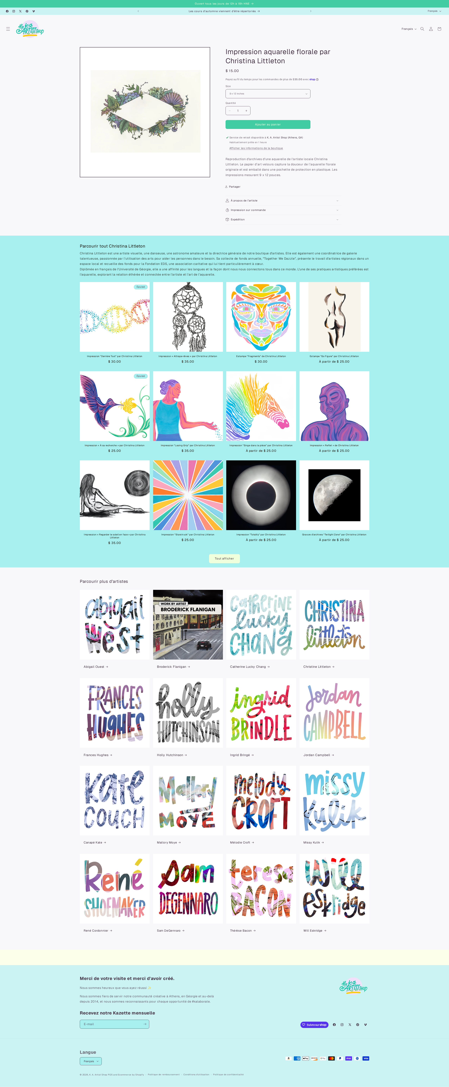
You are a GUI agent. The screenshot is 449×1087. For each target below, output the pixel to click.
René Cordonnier (96, 931)
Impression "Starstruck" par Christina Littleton (188, 534)
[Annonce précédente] (138, 11)
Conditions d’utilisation (196, 1074)
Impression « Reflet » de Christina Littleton (334, 445)
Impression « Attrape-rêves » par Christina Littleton (188, 356)
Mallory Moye (167, 843)
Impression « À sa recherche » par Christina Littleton (115, 445)
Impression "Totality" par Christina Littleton (261, 534)
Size (228, 86)
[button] (8, 29)
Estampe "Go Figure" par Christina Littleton (334, 356)
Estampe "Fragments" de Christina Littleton (261, 356)
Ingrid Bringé (240, 755)
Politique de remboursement (164, 1074)
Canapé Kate (93, 843)
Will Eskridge (313, 931)
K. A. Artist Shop (98, 1074)
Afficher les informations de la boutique (256, 148)
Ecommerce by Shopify (131, 1074)
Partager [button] (235, 186)
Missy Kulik (311, 843)
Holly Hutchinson (170, 755)
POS (110, 1074)
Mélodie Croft (240, 843)
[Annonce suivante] (311, 11)
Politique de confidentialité (228, 1074)
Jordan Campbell (316, 755)
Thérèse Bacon (241, 931)
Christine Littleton (317, 667)
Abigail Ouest (94, 667)
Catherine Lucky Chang (248, 667)
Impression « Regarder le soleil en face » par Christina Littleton (114, 536)
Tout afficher (224, 558)
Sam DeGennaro (169, 931)
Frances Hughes (96, 755)
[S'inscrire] (145, 1024)
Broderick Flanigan (171, 667)
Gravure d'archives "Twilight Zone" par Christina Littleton (334, 534)
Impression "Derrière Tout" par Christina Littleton (114, 356)
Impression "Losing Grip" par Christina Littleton (188, 445)
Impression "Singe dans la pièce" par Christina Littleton (261, 445)
